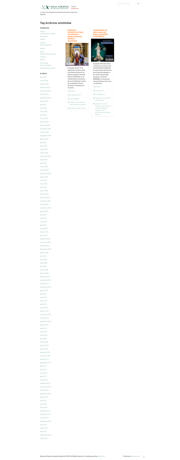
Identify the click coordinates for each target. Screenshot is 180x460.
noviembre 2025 (45, 91)
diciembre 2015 (45, 411)
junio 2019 (43, 297)
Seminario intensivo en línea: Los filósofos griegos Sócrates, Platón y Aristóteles (76, 35)
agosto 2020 (44, 252)
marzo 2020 (44, 270)
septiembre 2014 (45, 435)
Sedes (42, 52)
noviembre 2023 (45, 156)
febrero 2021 (44, 232)
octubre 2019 (44, 283)
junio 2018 (43, 332)
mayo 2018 (43, 335)
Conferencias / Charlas (47, 34)
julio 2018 (43, 328)
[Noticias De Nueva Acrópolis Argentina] (60, 7)
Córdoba (43, 57)
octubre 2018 (44, 318)
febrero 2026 (44, 84)
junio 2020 (43, 259)
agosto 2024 (44, 139)
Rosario (42, 59)
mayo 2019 (43, 301)
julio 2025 (43, 105)
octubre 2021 (44, 204)
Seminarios (44, 36)
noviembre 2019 (45, 280)
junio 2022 (43, 180)
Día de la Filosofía (45, 45)
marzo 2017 (44, 380)
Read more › (72, 91)
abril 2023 (43, 163)
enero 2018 (44, 349)
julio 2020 (43, 256)
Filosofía (43, 43)
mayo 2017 (43, 373)
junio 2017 (43, 369)
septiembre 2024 (45, 135)
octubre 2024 (44, 132)
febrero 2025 (44, 122)
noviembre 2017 (45, 356)
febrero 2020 (44, 273)
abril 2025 (43, 115)
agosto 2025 (44, 101)
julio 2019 (43, 294)
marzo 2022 (44, 191)
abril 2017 (43, 376)
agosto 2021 (44, 211)
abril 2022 (43, 187)
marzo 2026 (44, 80)
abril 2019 (43, 304)
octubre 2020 (44, 246)
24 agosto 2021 (99, 90)
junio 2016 (43, 404)
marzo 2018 (44, 342)
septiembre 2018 (45, 321)
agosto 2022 (44, 177)
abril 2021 (43, 225)
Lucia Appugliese (74, 98)
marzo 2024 (44, 153)
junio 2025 (43, 108)
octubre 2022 (44, 170)
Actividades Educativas (47, 68)
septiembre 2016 (45, 394)
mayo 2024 (43, 149)
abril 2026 (43, 77)
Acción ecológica (45, 65)
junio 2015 (43, 424)
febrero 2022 (44, 194)
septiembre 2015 (45, 421)
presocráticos (99, 112)
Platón (78, 108)
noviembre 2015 (45, 414)
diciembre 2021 (45, 197)
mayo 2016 (43, 407)
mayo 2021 (43, 221)
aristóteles (73, 108)
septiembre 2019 (45, 287)
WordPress (101, 456)
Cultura (42, 31)
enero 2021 (44, 235)
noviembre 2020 (45, 242)
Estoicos (102, 106)
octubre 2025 (44, 94)
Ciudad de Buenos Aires (48, 54)
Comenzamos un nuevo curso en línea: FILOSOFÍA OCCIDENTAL (100, 33)
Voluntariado (44, 63)
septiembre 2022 (45, 173)
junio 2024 (43, 146)
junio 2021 (43, 218)
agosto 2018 (44, 325)
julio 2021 (43, 215)
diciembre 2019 (45, 277)
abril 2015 (43, 431)
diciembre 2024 (45, 125)
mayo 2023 (43, 160)
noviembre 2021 (45, 201)
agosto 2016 (44, 397)
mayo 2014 (43, 438)
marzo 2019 (44, 308)
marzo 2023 (44, 166)
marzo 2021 (44, 228)
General (42, 48)
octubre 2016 (44, 390)
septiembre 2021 (45, 208)
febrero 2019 (44, 311)
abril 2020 (43, 266)
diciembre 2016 (45, 383)
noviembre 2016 (45, 387)
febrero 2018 (44, 345)
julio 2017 (43, 366)
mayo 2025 (43, 111)
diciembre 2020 (45, 239)
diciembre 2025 (45, 87)
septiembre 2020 (45, 249)
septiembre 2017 (45, 363)
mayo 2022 (43, 184)
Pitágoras (98, 110)
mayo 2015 (43, 428)
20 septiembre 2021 (75, 95)
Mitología (104, 108)
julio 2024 (43, 142)
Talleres (42, 39)
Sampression (135, 456)
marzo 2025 (44, 118)
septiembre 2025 (45, 98)
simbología (107, 112)
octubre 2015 (44, 418)
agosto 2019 (44, 290)
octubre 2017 (44, 359)
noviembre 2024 (45, 129)
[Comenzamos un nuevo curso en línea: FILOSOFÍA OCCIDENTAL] (102, 50)
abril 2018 (43, 338)
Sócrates (83, 108)
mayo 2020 (43, 263)
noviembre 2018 (45, 314)
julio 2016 (43, 400)
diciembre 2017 (45, 352)
